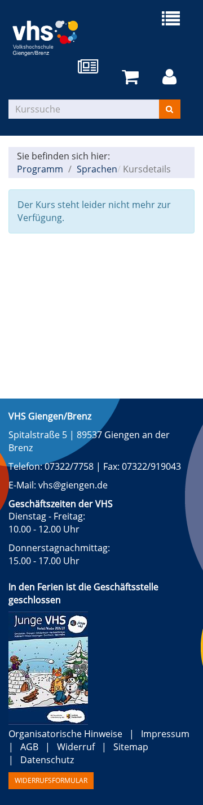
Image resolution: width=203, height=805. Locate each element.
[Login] (171, 77)
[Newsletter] (90, 67)
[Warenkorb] (132, 77)
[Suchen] (169, 109)
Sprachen (97, 169)
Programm (40, 169)
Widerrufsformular (51, 780)
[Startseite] (55, 35)
